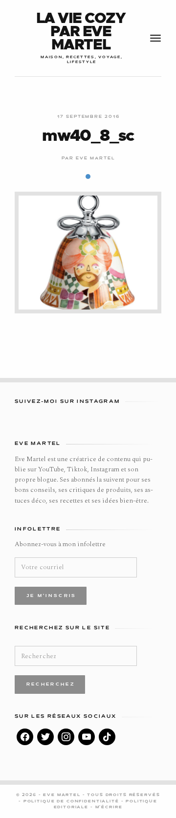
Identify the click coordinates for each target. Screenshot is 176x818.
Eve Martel (95, 158)
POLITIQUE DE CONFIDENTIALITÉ (72, 801)
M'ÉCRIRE (109, 807)
